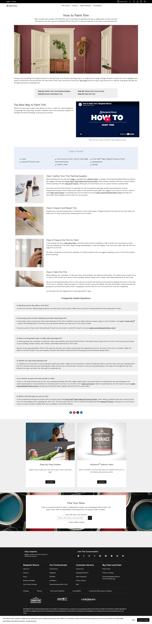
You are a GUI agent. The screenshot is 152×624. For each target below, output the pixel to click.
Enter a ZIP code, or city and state (76, 514)
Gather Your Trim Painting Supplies (54, 91)
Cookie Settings (31, 621)
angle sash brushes (57, 193)
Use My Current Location (76, 522)
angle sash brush (88, 384)
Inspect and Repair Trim (50, 94)
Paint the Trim (86, 94)
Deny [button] (133, 620)
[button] (134, 27)
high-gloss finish (70, 243)
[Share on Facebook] (70, 412)
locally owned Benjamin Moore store (108, 193)
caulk (73, 179)
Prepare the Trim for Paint (91, 91)
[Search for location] (90, 518)
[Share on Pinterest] (74, 412)
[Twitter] (77, 412)
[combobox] (72, 518)
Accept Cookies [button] (143, 620)
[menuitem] (79, 555)
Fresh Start (130, 321)
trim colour (84, 80)
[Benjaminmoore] (11, 6)
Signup (26, 554)
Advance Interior (71, 184)
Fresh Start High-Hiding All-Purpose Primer (81, 181)
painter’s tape (93, 179)
